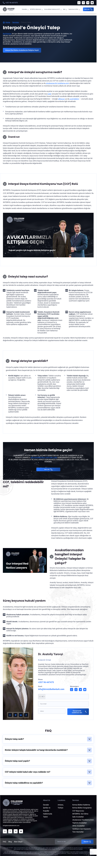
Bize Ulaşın (18, 842)
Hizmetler (24, 9)
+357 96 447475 (11, 3)
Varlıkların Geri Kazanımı (81, 829)
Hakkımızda (47, 814)
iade (49, 94)
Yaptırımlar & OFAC (73, 9)
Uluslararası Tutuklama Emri (83, 820)
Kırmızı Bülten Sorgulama (81, 808)
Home (7, 22)
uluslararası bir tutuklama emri (57, 83)
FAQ (4, 842)
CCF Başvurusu (78, 811)
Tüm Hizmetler (78, 832)
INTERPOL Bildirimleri (35, 9)
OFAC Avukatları (78, 826)
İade (64, 9)
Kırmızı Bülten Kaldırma (81, 805)
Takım (45, 817)
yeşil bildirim (74, 99)
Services (15, 22)
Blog (10, 842)
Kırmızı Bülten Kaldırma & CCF (52, 9)
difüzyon (61, 99)
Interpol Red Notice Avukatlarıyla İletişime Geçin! (22, 50)
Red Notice (7, 34)
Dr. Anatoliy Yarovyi (50, 654)
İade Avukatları (78, 817)
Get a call (86, 9)
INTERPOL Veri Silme (80, 814)
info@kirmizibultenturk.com (44, 457)
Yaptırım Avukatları (79, 823)
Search (86, 842)
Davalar (46, 805)
